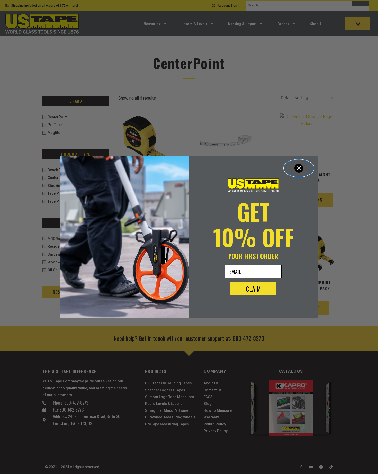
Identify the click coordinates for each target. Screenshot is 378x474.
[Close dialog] (299, 168)
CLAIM (253, 288)
